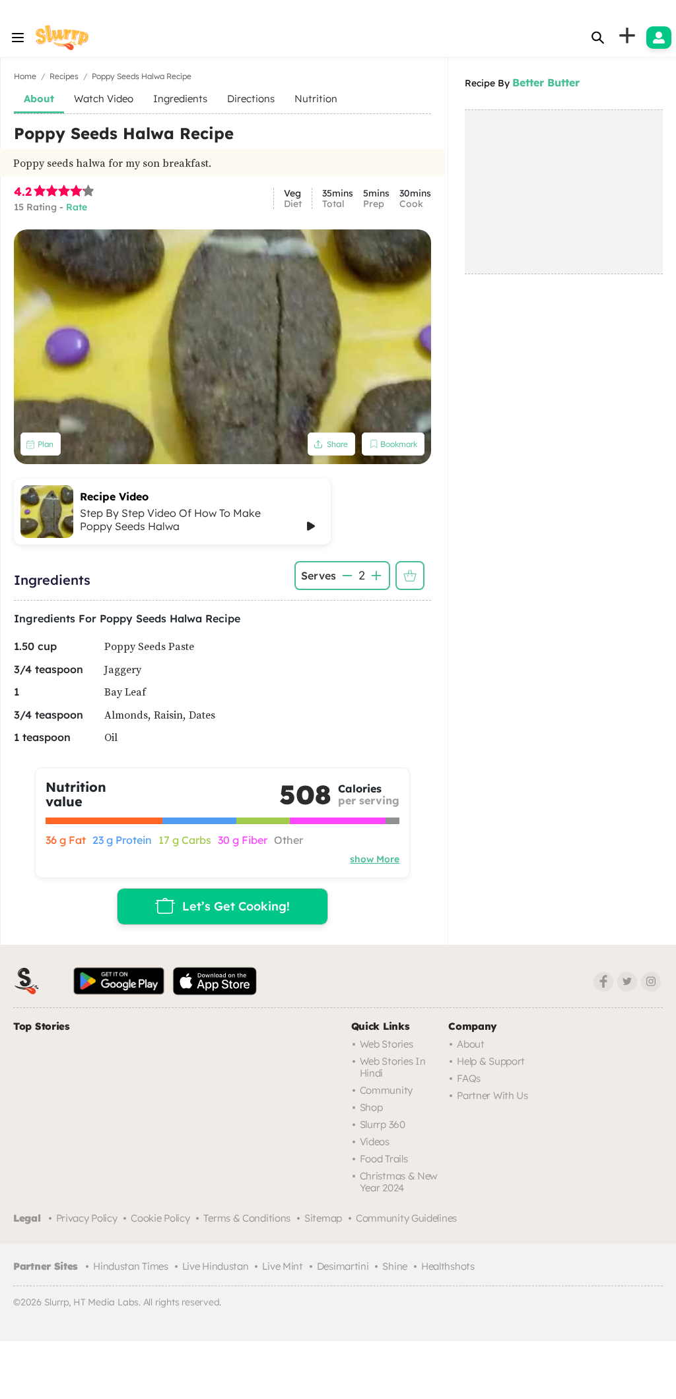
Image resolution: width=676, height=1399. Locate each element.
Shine (394, 1266)
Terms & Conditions (246, 1218)
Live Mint (282, 1266)
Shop (371, 1107)
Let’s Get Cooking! (236, 906)
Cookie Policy (160, 1218)
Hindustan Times (130, 1266)
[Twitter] (627, 982)
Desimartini (343, 1266)
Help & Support (491, 1061)
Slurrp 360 (382, 1124)
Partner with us (492, 1095)
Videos (374, 1141)
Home (25, 76)
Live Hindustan (215, 1266)
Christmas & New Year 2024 (399, 1182)
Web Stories (386, 1044)
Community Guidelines (406, 1218)
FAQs (469, 1078)
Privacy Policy (87, 1218)
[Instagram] (651, 982)
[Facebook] (603, 982)
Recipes (64, 76)
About (471, 1044)
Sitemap (323, 1218)
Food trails (384, 1158)
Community (386, 1090)
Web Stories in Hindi (393, 1067)
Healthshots (448, 1266)
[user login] (658, 37)
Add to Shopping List (409, 575)
